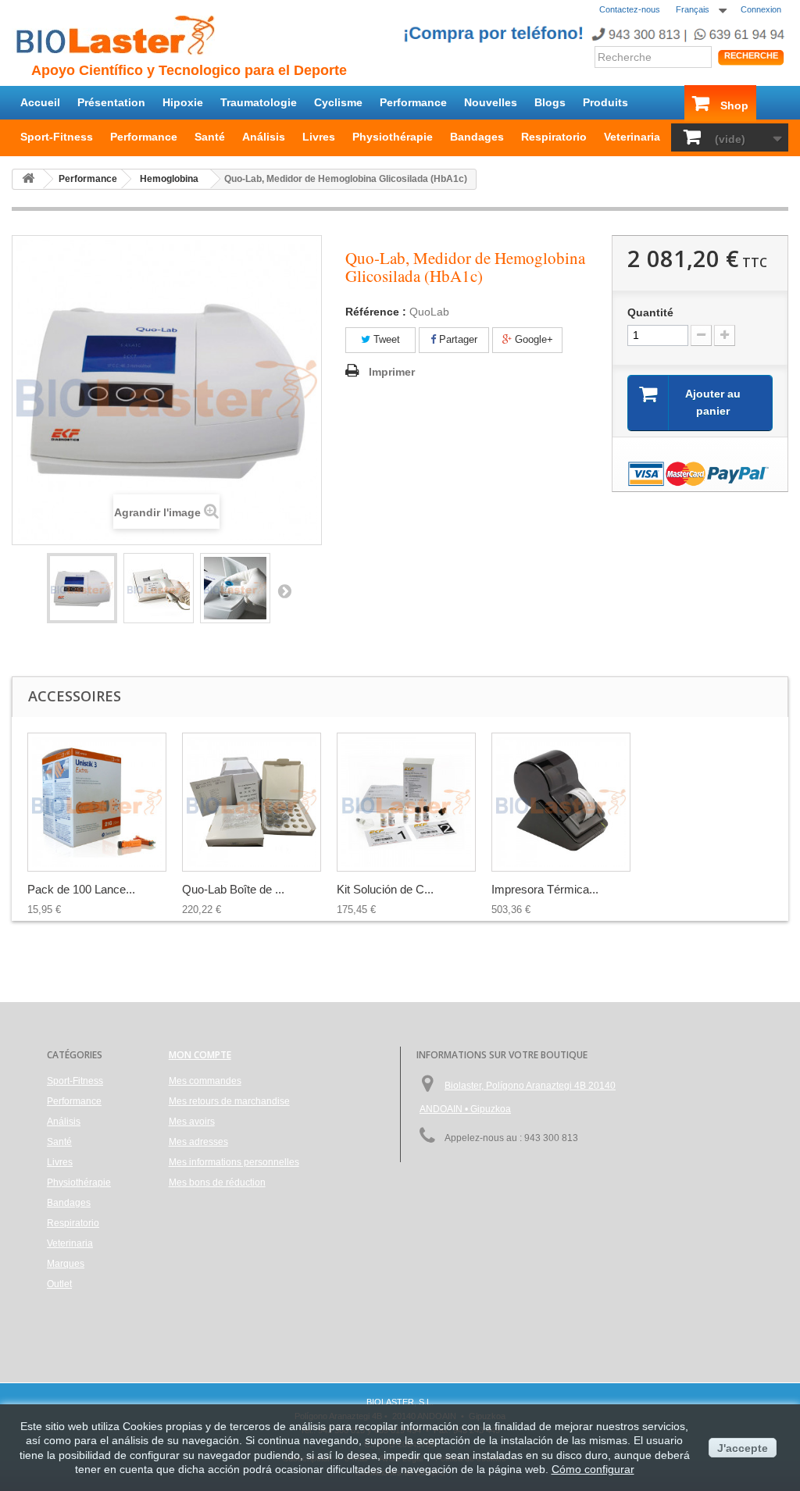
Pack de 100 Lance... (81, 889)
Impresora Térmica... (544, 889)
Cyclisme (338, 102)
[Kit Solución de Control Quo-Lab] (406, 802)
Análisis (263, 136)
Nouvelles (490, 102)
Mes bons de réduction (217, 1182)
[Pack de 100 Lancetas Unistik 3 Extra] (96, 802)
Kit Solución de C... (385, 889)
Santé (210, 136)
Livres (318, 136)
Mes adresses (198, 1141)
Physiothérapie (392, 136)
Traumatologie (258, 102)
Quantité (650, 312)
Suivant (284, 590)
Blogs (550, 102)
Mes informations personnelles (234, 1162)
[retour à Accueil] (28, 179)
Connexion (761, 9)
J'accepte (742, 1448)
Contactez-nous (629, 9)
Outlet (59, 1284)
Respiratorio (554, 136)
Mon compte (200, 1054)
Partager (456, 339)
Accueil (40, 102)
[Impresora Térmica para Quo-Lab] (560, 802)
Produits (605, 102)
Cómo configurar (593, 1469)
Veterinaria (632, 136)
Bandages (477, 136)
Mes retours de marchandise (229, 1101)
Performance (413, 102)
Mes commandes (205, 1080)
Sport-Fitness (56, 136)
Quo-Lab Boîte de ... (233, 889)
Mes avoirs (192, 1121)
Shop (734, 105)
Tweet (385, 339)
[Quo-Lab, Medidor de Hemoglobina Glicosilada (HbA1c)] (82, 588)
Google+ (532, 339)
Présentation (111, 102)
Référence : (375, 311)
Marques (65, 1263)
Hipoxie (182, 102)
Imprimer (392, 372)
